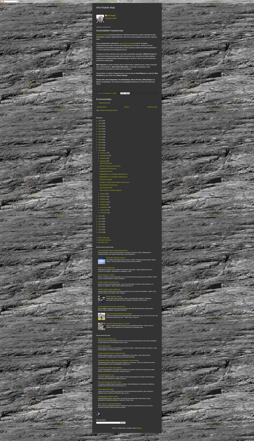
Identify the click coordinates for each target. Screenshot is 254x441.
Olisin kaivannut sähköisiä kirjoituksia (109, 404)
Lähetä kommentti (104, 103)
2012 (100, 221)
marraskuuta (104, 155)
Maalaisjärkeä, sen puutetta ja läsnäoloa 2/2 (113, 174)
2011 (100, 224)
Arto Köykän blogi (105, 7)
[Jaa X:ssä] (125, 93)
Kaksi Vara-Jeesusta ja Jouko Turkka (109, 382)
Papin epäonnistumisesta (106, 389)
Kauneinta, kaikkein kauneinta (115, 257)
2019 (100, 139)
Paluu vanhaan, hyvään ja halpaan (110, 190)
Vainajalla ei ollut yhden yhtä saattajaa (110, 367)
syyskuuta (103, 161)
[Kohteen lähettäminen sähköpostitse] (121, 93)
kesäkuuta (103, 199)
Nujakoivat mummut (106, 171)
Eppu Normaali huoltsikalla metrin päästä (119, 313)
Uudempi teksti (101, 107)
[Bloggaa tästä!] (123, 93)
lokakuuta (103, 158)
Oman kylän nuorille (104, 346)
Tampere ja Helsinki (106, 179)
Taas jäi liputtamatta (106, 187)
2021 (100, 134)
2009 (100, 229)
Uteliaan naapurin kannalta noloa (108, 282)
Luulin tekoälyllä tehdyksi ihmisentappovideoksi (112, 250)
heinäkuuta (103, 196)
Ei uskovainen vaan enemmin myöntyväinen (112, 306)
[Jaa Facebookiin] (127, 93)
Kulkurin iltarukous (104, 237)
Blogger (139, 428)
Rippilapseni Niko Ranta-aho (107, 339)
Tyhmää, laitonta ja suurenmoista (110, 166)
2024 (100, 126)
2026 (100, 120)
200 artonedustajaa (106, 163)
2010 (100, 227)
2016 (100, 148)
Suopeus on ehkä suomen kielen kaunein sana (114, 182)
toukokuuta (103, 202)
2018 (100, 142)
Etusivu (127, 107)
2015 (100, 150)
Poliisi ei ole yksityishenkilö (106, 268)
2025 (100, 123)
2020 (100, 137)
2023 (100, 129)
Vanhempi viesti (152, 107)
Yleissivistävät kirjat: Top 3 (106, 375)
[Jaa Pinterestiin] (129, 93)
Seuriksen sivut (103, 242)
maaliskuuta (104, 207)
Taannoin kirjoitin (101, 35)
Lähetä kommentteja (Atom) (109, 110)
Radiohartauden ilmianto (114, 296)
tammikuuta (104, 212)
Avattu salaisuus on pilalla (106, 275)
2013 (100, 218)
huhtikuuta (103, 204)
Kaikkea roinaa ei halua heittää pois (109, 289)
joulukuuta (103, 153)
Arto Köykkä (111, 15)
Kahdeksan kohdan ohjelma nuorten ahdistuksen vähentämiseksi (118, 360)
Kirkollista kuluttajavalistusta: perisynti (118, 323)
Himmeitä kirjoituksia (104, 240)
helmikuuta (103, 210)
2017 (100, 145)
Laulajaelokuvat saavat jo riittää (108, 396)
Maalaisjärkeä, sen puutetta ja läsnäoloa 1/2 (113, 177)
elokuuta (103, 193)
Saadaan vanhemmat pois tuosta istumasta (111, 353)
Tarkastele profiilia (110, 18)
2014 (100, 216)
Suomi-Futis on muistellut (128, 43)
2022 (100, 131)
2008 (100, 232)
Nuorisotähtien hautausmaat (108, 185)
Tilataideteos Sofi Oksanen (108, 168)
